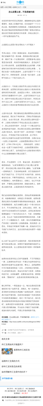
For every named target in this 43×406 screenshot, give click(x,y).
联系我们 (17, 393)
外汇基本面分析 (10, 391)
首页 (2, 7)
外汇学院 (8, 7)
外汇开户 (25, 393)
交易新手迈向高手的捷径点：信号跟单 (21, 330)
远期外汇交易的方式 (11, 361)
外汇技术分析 (21, 391)
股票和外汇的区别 (22, 350)
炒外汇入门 (17, 7)
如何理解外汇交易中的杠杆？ (14, 372)
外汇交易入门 (19, 388)
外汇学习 (10, 388)
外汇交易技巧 (32, 391)
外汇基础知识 (30, 388)
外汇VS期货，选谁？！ (16, 333)
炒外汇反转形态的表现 (12, 366)
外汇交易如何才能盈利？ (12, 344)
